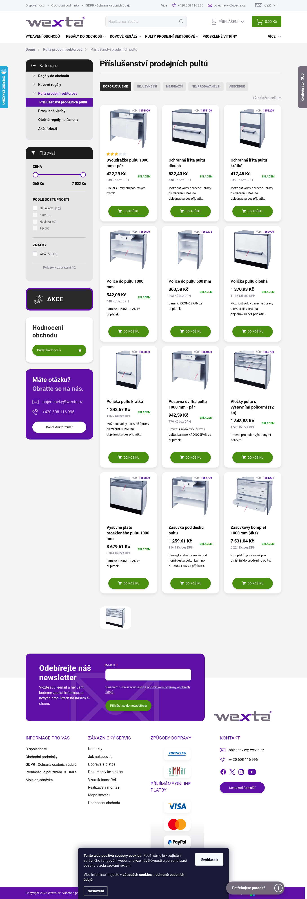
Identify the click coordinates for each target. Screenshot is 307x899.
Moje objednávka (39, 780)
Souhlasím (209, 859)
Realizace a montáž (103, 787)
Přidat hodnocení (49, 350)
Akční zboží (47, 129)
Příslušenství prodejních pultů (63, 102)
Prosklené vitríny (51, 111)
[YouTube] (252, 771)
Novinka (47, 222)
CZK (267, 5)
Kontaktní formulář (59, 427)
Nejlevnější (147, 86)
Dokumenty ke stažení (105, 772)
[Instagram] (241, 771)
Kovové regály (49, 85)
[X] (232, 771)
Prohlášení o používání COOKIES (51, 772)
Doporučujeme (115, 86)
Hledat (180, 21)
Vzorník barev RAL (102, 780)
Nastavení (96, 891)
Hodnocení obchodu (104, 803)
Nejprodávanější (206, 86)
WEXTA (48, 254)
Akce (45, 215)
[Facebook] (223, 771)
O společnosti (35, 5)
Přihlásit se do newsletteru (128, 705)
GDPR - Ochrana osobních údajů (108, 5)
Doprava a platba (102, 764)
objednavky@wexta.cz (62, 401)
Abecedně (237, 86)
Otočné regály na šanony (58, 120)
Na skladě (50, 208)
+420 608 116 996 (58, 411)
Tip (44, 228)
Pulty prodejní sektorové (58, 93)
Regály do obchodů (53, 76)
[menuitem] (44, 36)
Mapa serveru (99, 795)
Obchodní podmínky (65, 5)
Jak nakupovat (100, 757)
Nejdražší (174, 86)
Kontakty (95, 749)
